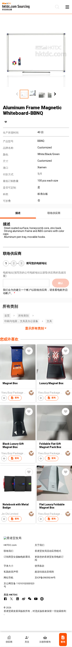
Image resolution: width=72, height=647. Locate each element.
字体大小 (8, 565)
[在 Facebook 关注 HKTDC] (5, 598)
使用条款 (39, 565)
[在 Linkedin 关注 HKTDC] (17, 598)
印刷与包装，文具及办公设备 (21, 321)
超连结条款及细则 (44, 571)
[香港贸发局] (36, 539)
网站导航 (8, 577)
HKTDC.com (10, 545)
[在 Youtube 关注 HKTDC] (35, 598)
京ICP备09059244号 (45, 577)
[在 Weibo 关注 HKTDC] (23, 598)
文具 (49, 321)
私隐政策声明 (11, 571)
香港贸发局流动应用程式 (48, 551)
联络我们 (8, 551)
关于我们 (39, 545)
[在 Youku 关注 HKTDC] (42, 598)
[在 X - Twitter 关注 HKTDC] (11, 598)
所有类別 (23, 315)
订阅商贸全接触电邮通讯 (17, 556)
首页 (7, 315)
